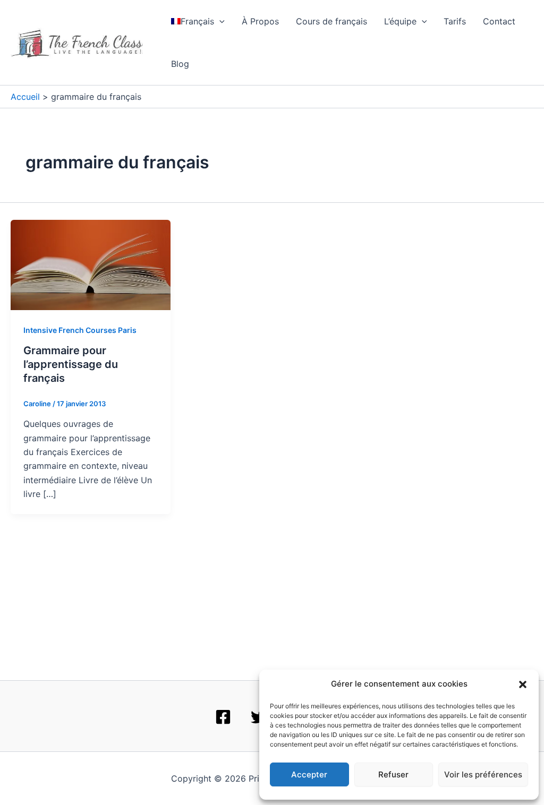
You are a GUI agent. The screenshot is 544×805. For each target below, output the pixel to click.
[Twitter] (259, 717)
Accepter (309, 774)
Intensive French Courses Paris (80, 330)
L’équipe (400, 21)
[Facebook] (223, 717)
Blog (180, 63)
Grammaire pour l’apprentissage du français (70, 364)
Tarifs (455, 21)
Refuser (393, 774)
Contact (499, 21)
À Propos (260, 21)
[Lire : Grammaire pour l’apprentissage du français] (91, 264)
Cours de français (331, 21)
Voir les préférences (483, 774)
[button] (522, 684)
